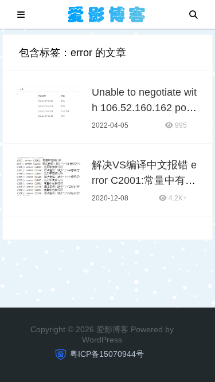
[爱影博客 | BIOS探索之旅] (107, 13)
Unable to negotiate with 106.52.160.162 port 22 (144, 107)
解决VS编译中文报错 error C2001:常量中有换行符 (144, 180)
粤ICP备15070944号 (107, 354)
